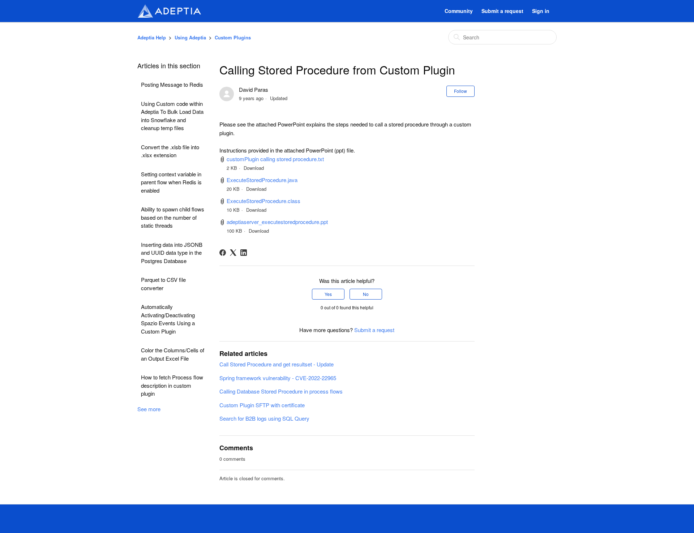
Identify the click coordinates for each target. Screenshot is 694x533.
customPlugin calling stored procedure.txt (275, 159)
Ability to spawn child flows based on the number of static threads (172, 217)
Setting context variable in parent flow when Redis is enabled (171, 182)
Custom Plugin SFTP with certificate (262, 405)
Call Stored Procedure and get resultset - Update (276, 364)
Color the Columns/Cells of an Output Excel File (172, 354)
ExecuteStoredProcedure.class (263, 201)
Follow (460, 91)
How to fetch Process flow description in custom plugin (172, 385)
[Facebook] (222, 252)
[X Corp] (233, 252)
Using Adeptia (190, 37)
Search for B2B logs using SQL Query (264, 418)
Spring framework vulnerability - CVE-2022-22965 (277, 378)
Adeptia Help (151, 37)
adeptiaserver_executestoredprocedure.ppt (277, 221)
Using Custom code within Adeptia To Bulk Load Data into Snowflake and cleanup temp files (172, 116)
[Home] (169, 11)
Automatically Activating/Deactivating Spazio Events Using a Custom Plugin (168, 319)
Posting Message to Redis (172, 84)
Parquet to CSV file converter (163, 284)
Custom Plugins (233, 37)
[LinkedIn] (243, 252)
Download (254, 167)
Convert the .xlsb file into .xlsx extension (170, 151)
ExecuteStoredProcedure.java (262, 180)
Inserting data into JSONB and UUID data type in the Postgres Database (171, 253)
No (366, 294)
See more (148, 409)
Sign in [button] (540, 10)
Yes (328, 294)
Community (459, 10)
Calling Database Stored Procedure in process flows (281, 391)
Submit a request (502, 10)
